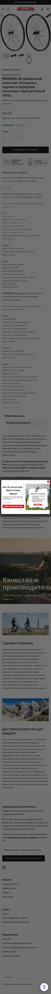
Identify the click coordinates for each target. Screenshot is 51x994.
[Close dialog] (48, 482)
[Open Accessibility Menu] (44, 987)
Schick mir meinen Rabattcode (13, 506)
